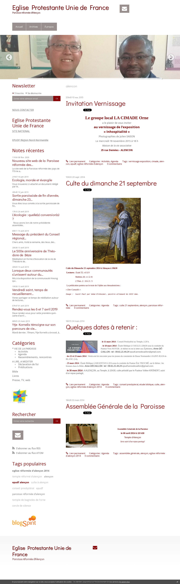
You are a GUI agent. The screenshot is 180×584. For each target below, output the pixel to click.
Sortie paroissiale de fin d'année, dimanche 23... (35, 197)
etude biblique (146, 384)
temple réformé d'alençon (27, 476)
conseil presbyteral (129, 384)
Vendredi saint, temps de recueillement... (30, 292)
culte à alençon (39, 482)
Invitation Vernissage (95, 103)
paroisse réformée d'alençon (28, 494)
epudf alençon (20, 482)
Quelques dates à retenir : (101, 326)
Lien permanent (77, 161)
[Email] (124, 9)
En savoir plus (124, 582)
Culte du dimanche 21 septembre (111, 183)
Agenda (22, 354)
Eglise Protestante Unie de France (60, 7)
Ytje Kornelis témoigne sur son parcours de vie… (34, 326)
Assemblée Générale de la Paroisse (115, 406)
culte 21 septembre (129, 305)
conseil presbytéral (23, 488)
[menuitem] (19, 27)
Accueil (19, 26)
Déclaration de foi (28, 364)
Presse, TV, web (21, 380)
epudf (39, 488)
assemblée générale (129, 453)
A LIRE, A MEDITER (22, 361)
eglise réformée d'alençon (90, 163)
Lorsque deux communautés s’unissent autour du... (32, 272)
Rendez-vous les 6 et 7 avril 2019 (35, 309)
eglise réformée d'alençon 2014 (30, 470)
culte (157, 384)
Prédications (25, 367)
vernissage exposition (139, 161)
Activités (23, 351)
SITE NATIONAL (21, 131)
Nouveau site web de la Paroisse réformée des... (35, 162)
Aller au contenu (9, 2)
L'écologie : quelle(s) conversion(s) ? (35, 217)
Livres (15, 375)
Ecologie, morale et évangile (32, 180)
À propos (49, 26)
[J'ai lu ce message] (177, 582)
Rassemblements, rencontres (35, 357)
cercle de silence (21, 505)
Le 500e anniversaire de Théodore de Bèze (34, 253)
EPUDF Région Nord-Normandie (30, 140)
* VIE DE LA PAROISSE (24, 348)
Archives (33, 26)
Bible (15, 371)
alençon (48, 476)
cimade (155, 161)
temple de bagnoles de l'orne (28, 499)
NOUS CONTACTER (23, 109)
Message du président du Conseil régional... (36, 236)
